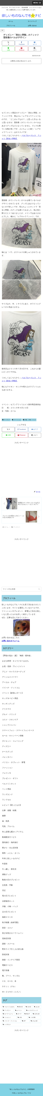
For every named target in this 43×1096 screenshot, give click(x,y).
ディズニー (7, 419)
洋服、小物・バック (30, 419)
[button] (34, 49)
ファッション (17, 419)
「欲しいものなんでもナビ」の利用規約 (21, 1089)
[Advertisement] (21, 87)
